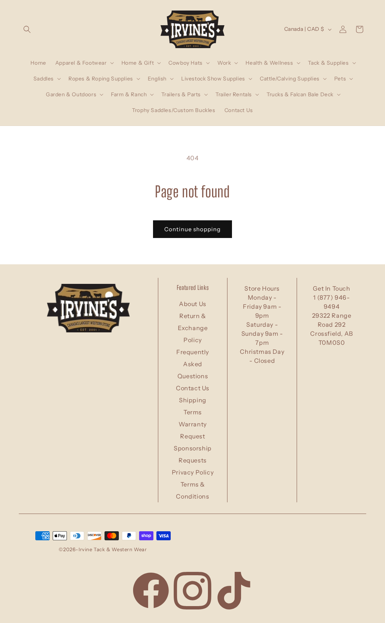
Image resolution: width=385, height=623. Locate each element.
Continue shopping (192, 229)
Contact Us (192, 388)
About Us (192, 304)
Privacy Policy (193, 472)
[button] (27, 29)
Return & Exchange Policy (193, 328)
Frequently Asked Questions (192, 364)
